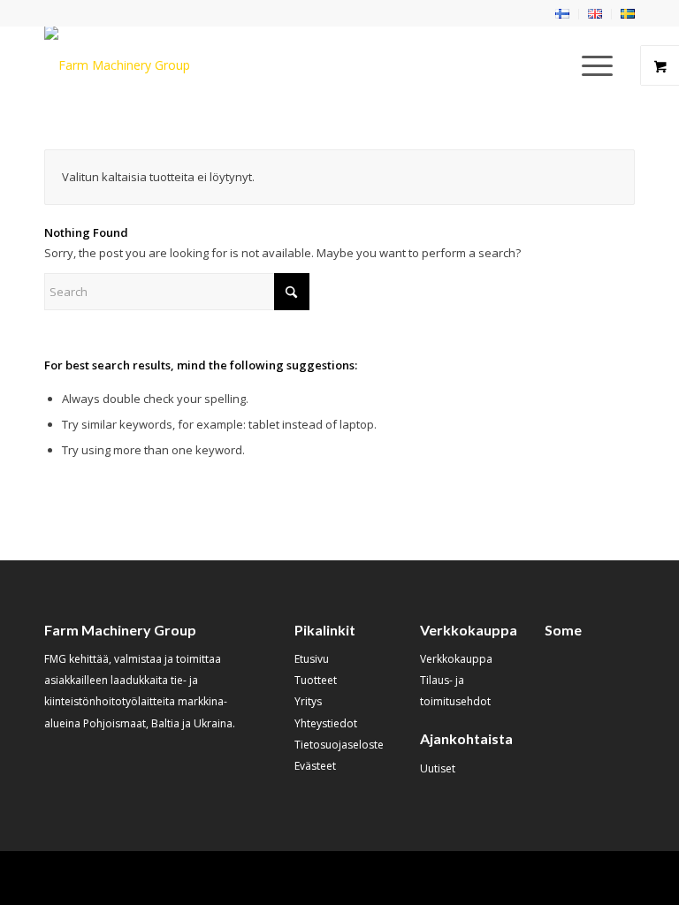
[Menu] (588, 65)
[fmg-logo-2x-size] (117, 65)
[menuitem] (562, 14)
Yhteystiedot (325, 723)
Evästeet (315, 765)
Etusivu (311, 658)
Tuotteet (315, 680)
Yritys (308, 701)
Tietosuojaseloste (339, 744)
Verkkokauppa (456, 658)
